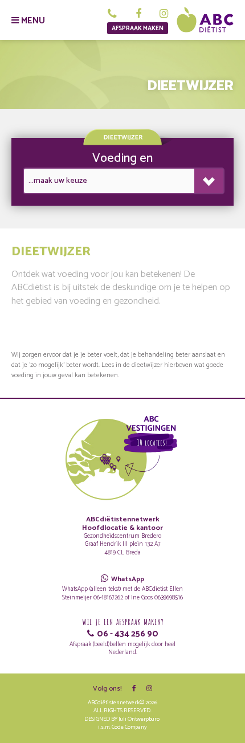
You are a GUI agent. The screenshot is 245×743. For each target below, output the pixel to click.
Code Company (129, 727)
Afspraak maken (138, 28)
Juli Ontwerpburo (139, 719)
